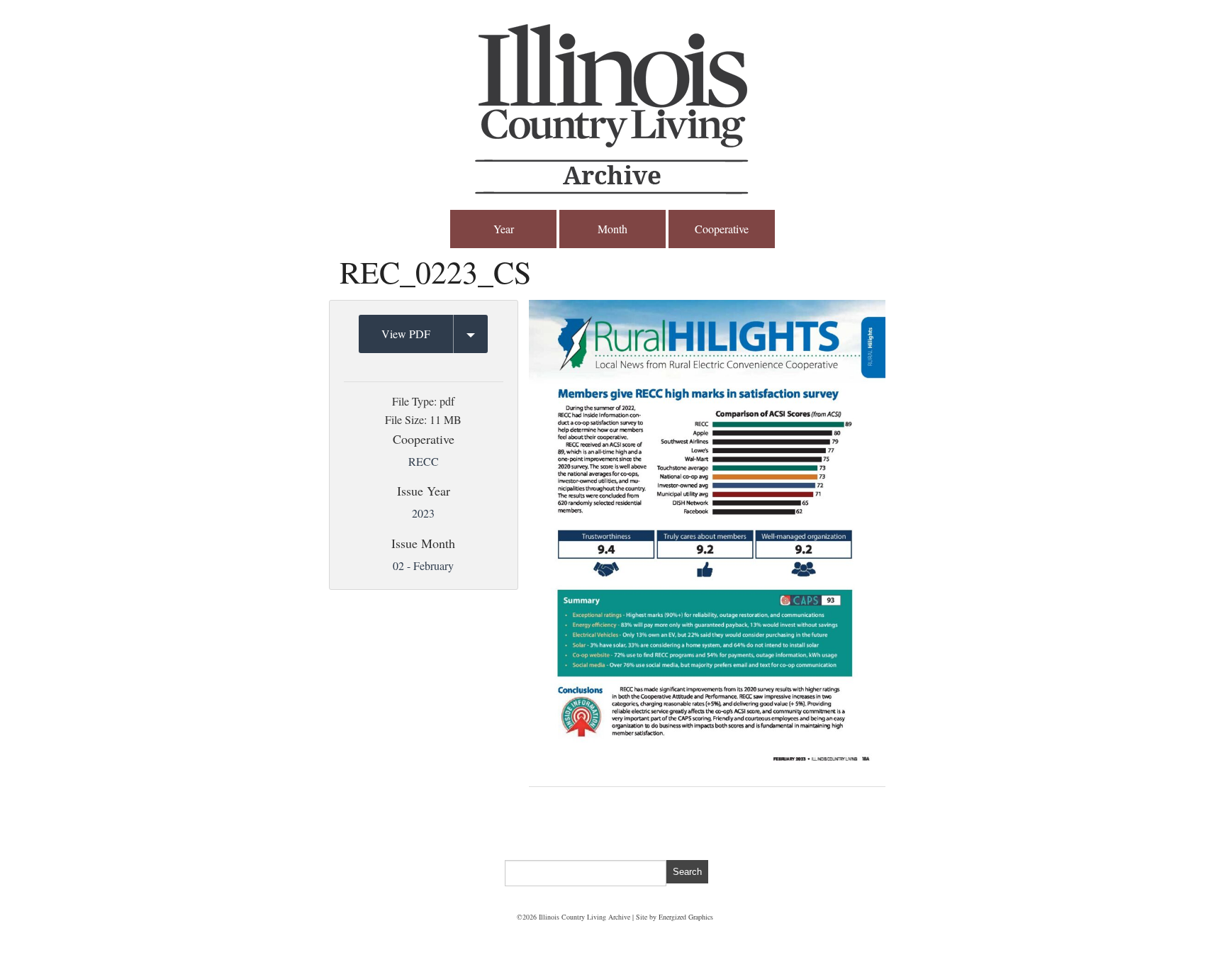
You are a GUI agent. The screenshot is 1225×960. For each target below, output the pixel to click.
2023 (423, 513)
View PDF (405, 333)
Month (612, 228)
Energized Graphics (686, 917)
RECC (423, 461)
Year (503, 228)
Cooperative (722, 228)
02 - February (423, 565)
